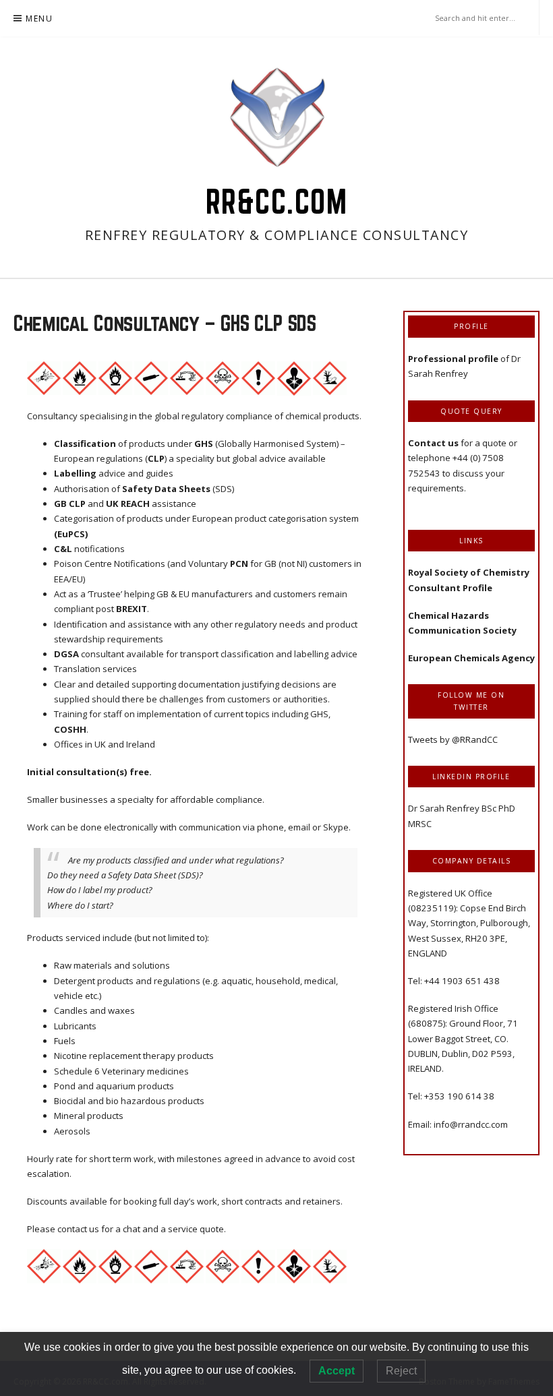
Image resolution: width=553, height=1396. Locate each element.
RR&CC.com (277, 201)
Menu (39, 18)
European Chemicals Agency (471, 658)
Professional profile (453, 359)
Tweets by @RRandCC (453, 739)
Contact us (434, 443)
